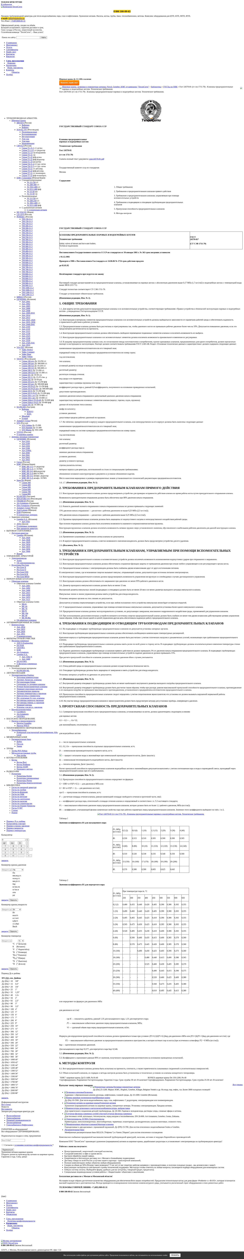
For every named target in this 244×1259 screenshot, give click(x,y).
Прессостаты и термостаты (28, 696)
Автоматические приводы (28, 691)
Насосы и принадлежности (23, 721)
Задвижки (88, 1092)
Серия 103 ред (28, 384)
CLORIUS (21, 712)
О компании (11, 43)
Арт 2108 (26, 448)
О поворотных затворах (27, 515)
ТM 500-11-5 (27, 258)
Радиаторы (16, 774)
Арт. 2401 (26, 586)
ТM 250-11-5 (27, 237)
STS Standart (27, 428)
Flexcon (20, 744)
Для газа (25, 139)
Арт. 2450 (26, 595)
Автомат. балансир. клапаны (29, 680)
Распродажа (11, 65)
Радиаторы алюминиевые (28, 778)
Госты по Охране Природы (23, 806)
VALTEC (21, 347)
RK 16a (25, 613)
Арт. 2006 (26, 308)
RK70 (24, 611)
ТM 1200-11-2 (28, 292)
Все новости (6, 1109)
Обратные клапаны (20, 581)
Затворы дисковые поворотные (25, 437)
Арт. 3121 (26, 599)
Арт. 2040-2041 (28, 324)
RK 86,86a (26, 618)
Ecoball (25, 418)
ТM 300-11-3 (27, 242)
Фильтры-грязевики (20, 641)
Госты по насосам (19, 801)
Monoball (25, 416)
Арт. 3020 (26, 538)
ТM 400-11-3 (27, 249)
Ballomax (25, 125)
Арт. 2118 (26, 334)
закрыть (4, 860)
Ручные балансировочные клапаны (32, 687)
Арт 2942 (26, 457)
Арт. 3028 (26, 540)
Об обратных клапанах (27, 620)
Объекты (15, 72)
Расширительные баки (21, 739)
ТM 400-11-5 (27, 251)
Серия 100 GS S (28, 373)
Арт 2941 (26, 455)
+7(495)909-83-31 (18, 21)
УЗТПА (20, 432)
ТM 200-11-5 (27, 230)
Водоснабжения (13, 1116)
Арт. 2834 (21, 627)
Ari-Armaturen (23, 503)
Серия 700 (26, 492)
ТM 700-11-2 (27, 267)
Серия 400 (26, 485)
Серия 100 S (27, 370)
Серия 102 (26, 379)
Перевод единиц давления (17, 826)
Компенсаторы (18, 625)
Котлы (14, 760)
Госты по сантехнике (21, 799)
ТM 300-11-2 (27, 240)
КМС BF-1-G (27, 467)
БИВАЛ (20, 297)
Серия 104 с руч (29, 395)
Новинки (11, 63)
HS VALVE (22, 212)
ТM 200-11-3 (27, 228)
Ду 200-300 (31, 185)
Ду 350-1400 (32, 187)
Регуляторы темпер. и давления (30, 703)
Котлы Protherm (23, 764)
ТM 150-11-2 (27, 219)
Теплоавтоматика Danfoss (23, 675)
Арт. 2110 (26, 329)
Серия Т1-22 (27, 157)
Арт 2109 (26, 444)
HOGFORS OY (23, 499)
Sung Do (20, 480)
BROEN (20, 123)
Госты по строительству (22, 803)
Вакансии (10, 56)
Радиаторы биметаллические (29, 783)
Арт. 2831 (21, 634)
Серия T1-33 (27, 162)
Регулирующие (28, 136)
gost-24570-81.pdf (96, 159)
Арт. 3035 (26, 547)
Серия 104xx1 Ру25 (30, 402)
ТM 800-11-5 (27, 279)
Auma (19, 560)
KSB (19, 512)
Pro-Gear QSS (22, 572)
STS (18, 423)
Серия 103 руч (28, 382)
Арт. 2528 (26, 338)
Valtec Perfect (27, 350)
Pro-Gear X (21, 567)
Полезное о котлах (25, 769)
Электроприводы (19, 558)
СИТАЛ (20, 146)
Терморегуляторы (24, 705)
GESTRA (21, 648)
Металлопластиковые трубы (24, 753)
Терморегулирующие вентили (30, 689)
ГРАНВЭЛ (21, 501)
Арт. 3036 (26, 549)
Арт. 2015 (26, 318)
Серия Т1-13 (27, 153)
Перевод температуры (16, 830)
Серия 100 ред (28, 363)
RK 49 (24, 615)
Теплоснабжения (13, 1122)
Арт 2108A (26, 450)
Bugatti (19, 554)
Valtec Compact (28, 352)
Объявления (11, 1214)
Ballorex (25, 127)
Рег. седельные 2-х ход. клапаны (30, 698)
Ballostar (25, 409)
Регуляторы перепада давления (30, 700)
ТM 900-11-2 (27, 281)
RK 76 (24, 609)
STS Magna (26, 430)
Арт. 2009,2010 (28, 313)
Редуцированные (29, 134)
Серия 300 (26, 483)
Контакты (10, 54)
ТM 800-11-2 (27, 274)
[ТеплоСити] (11, 7)
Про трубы (21, 755)
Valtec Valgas (27, 356)
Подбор (9, 74)
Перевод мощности (14, 828)
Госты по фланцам (20, 792)
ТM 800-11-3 (27, 276)
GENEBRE (21, 299)
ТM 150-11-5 (27, 224)
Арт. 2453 (26, 597)
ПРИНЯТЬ (175, 1255)
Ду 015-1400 (32, 189)
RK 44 (24, 606)
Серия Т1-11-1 (28, 148)
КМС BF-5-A (27, 478)
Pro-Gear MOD (23, 577)
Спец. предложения (15, 61)
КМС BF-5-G (27, 476)
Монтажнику (12, 45)
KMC (19, 464)
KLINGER (21, 407)
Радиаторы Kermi (24, 776)
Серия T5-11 (27, 155)
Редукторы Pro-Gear (20, 565)
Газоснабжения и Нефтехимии (19, 1125)
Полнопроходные (29, 132)
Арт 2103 (26, 441)
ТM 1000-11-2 (28, 288)
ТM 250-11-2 (27, 233)
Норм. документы (15, 68)
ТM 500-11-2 (27, 253)
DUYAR (20, 645)
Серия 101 (26, 375)
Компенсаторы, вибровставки (117, 1108)
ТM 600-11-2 (27, 260)
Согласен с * (29, 1145)
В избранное (6, 4)
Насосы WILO (23, 725)
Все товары (238, 1085)
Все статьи (6, 1104)
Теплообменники (19, 730)
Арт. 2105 (26, 327)
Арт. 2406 (26, 590)
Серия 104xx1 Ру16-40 (31, 400)
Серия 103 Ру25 (28, 386)
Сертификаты (12, 50)
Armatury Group (23, 421)
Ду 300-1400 (32, 203)
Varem (19, 746)
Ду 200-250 (31, 201)
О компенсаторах (24, 636)
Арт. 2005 (26, 306)
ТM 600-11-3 (27, 263)
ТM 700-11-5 (27, 272)
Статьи (15, 810)
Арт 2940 (26, 453)
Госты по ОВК (18, 794)
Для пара (25, 141)
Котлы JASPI (22, 767)
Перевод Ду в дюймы (15, 821)
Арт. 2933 (26, 345)
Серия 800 (26, 494)
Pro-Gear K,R (22, 574)
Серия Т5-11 (27, 169)
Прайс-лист (11, 52)
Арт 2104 (26, 446)
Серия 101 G (27, 377)
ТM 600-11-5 (27, 265)
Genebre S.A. (22, 519)
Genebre (20, 535)
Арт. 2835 (21, 629)
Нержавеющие (28, 143)
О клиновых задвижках (27, 526)
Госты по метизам (19, 797)
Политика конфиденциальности (21, 1221)
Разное (14, 813)
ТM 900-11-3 (27, 283)
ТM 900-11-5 (27, 285)
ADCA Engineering (25, 643)
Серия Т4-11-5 (28, 166)
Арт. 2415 (26, 593)
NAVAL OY (22, 130)
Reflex (19, 742)
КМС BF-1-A (27, 469)
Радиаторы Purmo (24, 780)
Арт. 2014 (26, 315)
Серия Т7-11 (27, 173)
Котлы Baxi (22, 762)
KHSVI (30, 411)
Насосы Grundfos (24, 723)
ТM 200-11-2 (27, 226)
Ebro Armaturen (23, 505)
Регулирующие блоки (26, 682)
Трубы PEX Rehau (19, 751)
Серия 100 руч (28, 361)
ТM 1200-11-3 (28, 295)
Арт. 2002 (26, 304)
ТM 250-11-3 (27, 235)
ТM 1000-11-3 (28, 290)
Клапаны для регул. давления (29, 707)
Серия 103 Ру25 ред (30, 389)
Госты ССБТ (17, 808)
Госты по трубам (19, 790)
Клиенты (10, 70)
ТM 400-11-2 (27, 246)
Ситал (19, 462)
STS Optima (27, 425)
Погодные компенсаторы (28, 677)
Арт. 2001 (26, 301)
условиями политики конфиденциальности (33, 1145)
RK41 (24, 604)
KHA (29, 414)
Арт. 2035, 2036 (28, 322)
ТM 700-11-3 (27, 269)
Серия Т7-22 (27, 175)
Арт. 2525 (26, 336)
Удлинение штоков (108, 1103)
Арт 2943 (26, 460)
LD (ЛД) (20, 214)
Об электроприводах (26, 563)
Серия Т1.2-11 (28, 150)
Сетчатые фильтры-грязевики (119, 1114)
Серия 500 (26, 487)
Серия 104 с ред (28, 398)
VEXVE (20, 359)
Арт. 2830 (21, 632)
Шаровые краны (19, 120)
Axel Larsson (22, 510)
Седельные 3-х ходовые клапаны (31, 684)
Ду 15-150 (31, 182)
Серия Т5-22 (27, 171)
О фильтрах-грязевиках (27, 664)
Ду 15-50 (30, 191)
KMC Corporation (24, 178)
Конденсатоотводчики (21, 709)
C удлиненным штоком (37, 210)
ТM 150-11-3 (27, 221)
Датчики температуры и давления (31, 693)
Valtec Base (26, 354)
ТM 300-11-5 (27, 244)
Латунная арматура (20, 533)
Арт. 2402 (26, 588)
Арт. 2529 (26, 340)
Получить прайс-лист (69, 83)
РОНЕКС (21, 217)
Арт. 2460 (26, 659)
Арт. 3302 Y (27, 657)
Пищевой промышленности (18, 1120)
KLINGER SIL (23, 670)
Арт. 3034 (26, 544)
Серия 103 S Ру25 (29, 393)
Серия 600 (26, 489)
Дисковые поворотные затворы (126, 1087)
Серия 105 (26, 405)
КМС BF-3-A (27, 473)
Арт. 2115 (26, 331)
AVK (19, 524)
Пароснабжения (13, 1118)
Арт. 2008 (26, 311)
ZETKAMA (22, 661)
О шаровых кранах (25, 434)
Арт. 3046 (26, 551)
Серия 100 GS (28, 366)
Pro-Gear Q (21, 570)
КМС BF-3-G (27, 471)
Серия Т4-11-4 (28, 164)
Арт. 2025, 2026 (28, 320)
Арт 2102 (26, 522)
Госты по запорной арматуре (24, 787)
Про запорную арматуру (27, 528)
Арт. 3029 (26, 542)
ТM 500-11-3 (27, 256)
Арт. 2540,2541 (28, 343)
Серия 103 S (27, 391)
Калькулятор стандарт (16, 824)
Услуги (9, 47)
